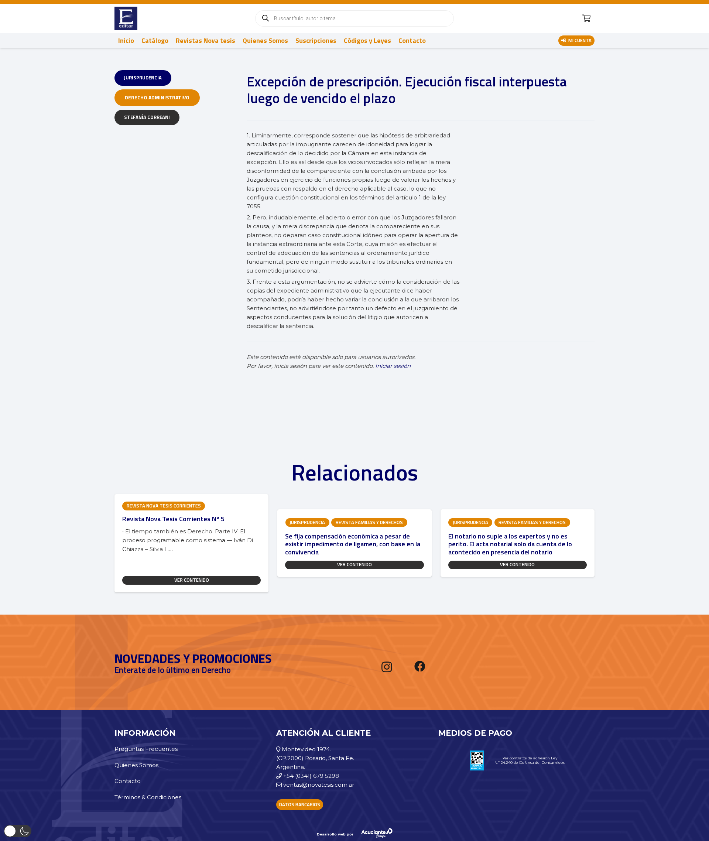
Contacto (127, 780)
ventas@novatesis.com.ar (318, 784)
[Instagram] (386, 667)
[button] (17, 831)
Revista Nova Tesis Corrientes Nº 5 (173, 519)
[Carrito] (586, 18)
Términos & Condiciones (147, 797)
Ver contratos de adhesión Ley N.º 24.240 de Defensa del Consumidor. (529, 760)
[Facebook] (419, 666)
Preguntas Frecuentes (146, 748)
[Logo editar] (125, 18)
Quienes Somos (136, 765)
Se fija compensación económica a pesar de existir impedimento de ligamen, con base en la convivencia (352, 544)
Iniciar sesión (393, 365)
